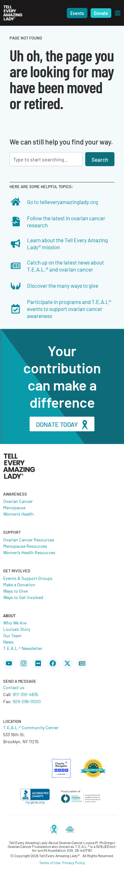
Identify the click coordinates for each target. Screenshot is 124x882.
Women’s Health (18, 514)
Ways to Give (15, 591)
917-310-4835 (25, 694)
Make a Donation (19, 584)
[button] (77, 13)
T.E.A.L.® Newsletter (22, 648)
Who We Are (14, 622)
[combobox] (46, 159)
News (8, 642)
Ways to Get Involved (23, 597)
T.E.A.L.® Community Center (31, 727)
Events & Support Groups (27, 578)
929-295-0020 (27, 701)
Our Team (12, 635)
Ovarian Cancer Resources (28, 539)
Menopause (14, 507)
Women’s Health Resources (29, 552)
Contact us (13, 687)
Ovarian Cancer (18, 501)
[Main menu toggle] (117, 13)
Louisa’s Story (16, 629)
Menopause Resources (25, 546)
